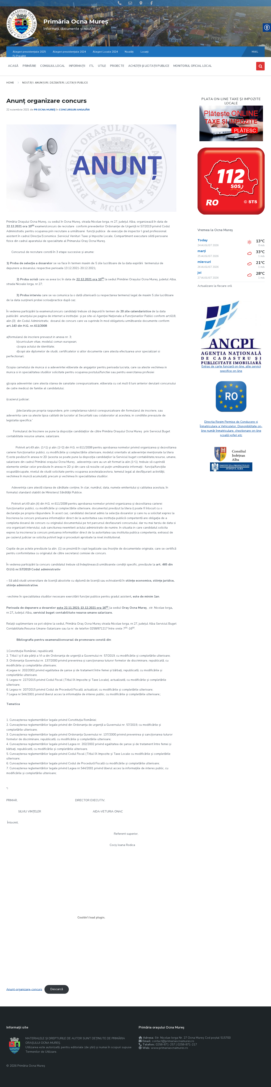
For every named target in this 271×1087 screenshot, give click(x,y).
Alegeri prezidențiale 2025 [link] (29, 51)
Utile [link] (102, 66)
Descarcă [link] (56, 989)
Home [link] (10, 82)
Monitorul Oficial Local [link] (192, 66)
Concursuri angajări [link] (74, 109)
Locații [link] (145, 51)
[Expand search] (260, 66)
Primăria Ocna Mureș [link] (75, 21)
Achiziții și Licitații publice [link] (148, 66)
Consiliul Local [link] (52, 66)
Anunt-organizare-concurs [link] (24, 989)
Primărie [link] (29, 66)
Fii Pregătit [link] (19, 56)
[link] (21, 38)
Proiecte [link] (117, 66)
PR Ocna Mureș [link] (44, 109)
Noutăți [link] (129, 51)
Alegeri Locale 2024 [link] (105, 51)
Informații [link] (77, 66)
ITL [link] (91, 66)
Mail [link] (255, 51)
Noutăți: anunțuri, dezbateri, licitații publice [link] (55, 82)
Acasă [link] (13, 66)
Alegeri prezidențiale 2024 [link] (69, 51)
